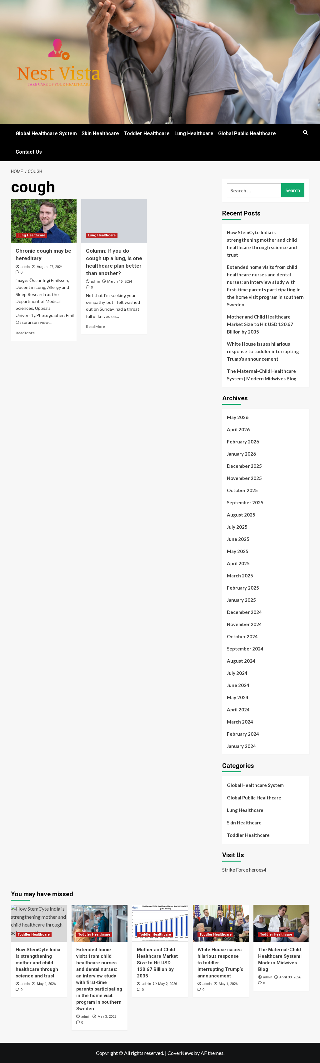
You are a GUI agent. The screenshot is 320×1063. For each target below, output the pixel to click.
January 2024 (241, 746)
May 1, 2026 (228, 984)
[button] (305, 132)
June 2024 (238, 685)
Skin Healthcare (100, 133)
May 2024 (237, 697)
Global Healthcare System (46, 133)
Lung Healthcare (193, 133)
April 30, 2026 (290, 977)
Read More (25, 332)
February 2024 (243, 734)
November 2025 (244, 478)
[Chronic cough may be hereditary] (44, 221)
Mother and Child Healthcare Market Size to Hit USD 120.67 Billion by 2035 (260, 324)
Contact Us (29, 152)
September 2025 (245, 502)
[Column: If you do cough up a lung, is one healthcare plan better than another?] (114, 221)
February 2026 (243, 441)
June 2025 (238, 539)
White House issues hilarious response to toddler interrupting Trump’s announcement (263, 351)
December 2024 (244, 612)
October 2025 (242, 490)
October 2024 (242, 636)
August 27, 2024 (49, 267)
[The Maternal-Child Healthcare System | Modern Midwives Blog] (281, 923)
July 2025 (237, 527)
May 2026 (237, 417)
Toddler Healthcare (147, 133)
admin (25, 267)
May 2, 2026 (167, 984)
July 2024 (237, 673)
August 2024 (241, 661)
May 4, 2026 (46, 984)
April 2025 (238, 563)
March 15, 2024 (119, 281)
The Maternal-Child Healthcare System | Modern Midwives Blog (262, 374)
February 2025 (243, 588)
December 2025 (244, 466)
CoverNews (180, 1053)
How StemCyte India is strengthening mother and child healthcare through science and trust (262, 244)
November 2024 (244, 624)
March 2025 (240, 575)
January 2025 (241, 600)
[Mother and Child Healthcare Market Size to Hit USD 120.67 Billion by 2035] (160, 923)
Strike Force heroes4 (244, 870)
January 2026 (241, 454)
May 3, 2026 (107, 1017)
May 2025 (237, 551)
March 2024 (240, 721)
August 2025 (241, 514)
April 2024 (238, 709)
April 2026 (238, 429)
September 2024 (245, 648)
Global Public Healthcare (247, 133)
